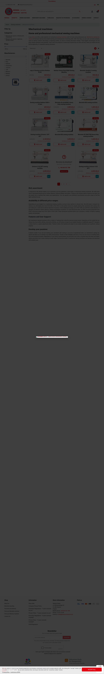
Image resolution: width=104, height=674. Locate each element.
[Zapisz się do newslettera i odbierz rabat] (52, 337)
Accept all (92, 669)
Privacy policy (6, 672)
